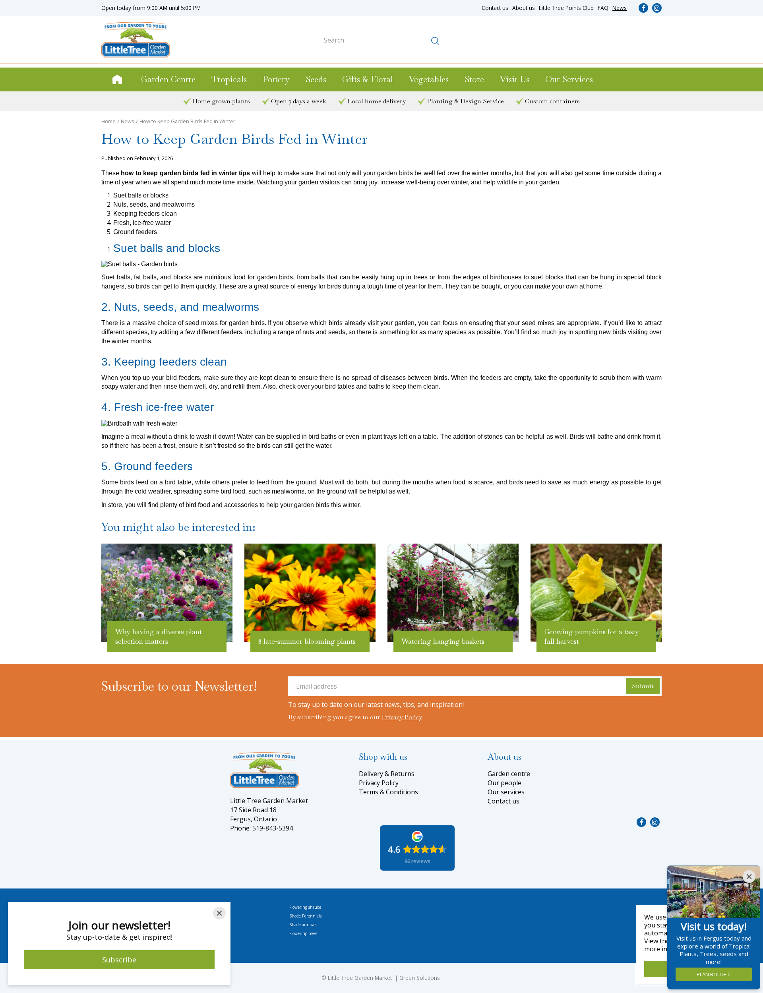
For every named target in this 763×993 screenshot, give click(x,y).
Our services (506, 792)
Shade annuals (303, 924)
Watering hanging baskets (442, 641)
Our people (504, 782)
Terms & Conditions (388, 792)
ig (657, 8)
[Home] (117, 79)
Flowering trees (303, 933)
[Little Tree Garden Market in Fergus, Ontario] (135, 40)
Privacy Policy (402, 717)
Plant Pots (205, 924)
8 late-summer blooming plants (307, 641)
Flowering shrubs (305, 907)
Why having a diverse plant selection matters (158, 636)
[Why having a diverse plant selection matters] (166, 593)
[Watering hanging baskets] (453, 593)
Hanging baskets (211, 907)
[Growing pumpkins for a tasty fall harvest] (596, 593)
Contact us (503, 801)
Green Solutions (419, 977)
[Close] (219, 913)
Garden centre (509, 773)
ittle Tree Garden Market (361, 977)
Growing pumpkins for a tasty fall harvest (591, 636)
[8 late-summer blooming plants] (310, 593)
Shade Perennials (305, 916)
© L (326, 977)
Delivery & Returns (386, 773)
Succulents (206, 933)
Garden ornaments (213, 916)
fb (643, 8)
